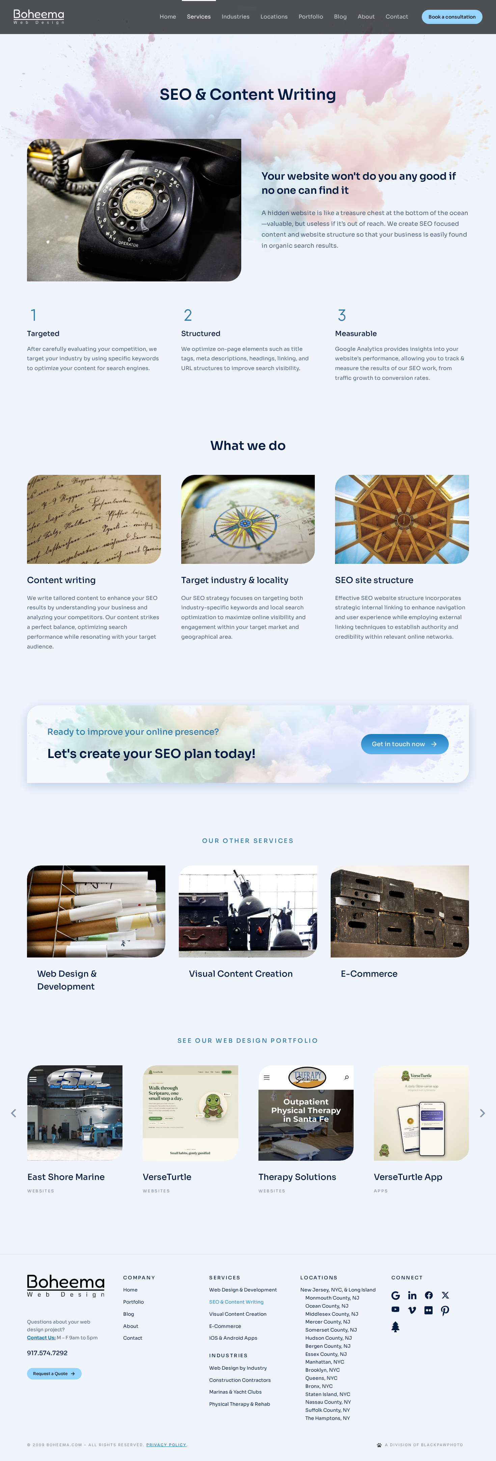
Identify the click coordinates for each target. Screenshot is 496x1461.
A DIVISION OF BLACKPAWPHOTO (424, 1445)
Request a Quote (50, 1373)
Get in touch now (398, 744)
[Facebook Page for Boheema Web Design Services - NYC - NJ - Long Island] (429, 1295)
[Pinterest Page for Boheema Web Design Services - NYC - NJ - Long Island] (445, 1311)
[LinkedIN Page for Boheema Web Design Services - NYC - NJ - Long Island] (412, 1295)
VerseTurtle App (408, 1177)
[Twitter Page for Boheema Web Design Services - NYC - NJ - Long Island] (445, 1295)
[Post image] (96, 911)
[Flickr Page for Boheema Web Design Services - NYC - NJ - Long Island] (428, 1310)
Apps (381, 1190)
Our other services (248, 841)
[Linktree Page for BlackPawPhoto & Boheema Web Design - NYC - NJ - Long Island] (395, 1326)
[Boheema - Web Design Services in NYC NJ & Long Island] (66, 1286)
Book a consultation (452, 17)
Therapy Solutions (297, 1177)
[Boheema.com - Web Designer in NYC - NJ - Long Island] (38, 17)
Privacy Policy (166, 1444)
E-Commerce (369, 974)
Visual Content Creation (241, 974)
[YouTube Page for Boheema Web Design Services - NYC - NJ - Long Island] (395, 1309)
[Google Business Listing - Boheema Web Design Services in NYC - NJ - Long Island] (395, 1295)
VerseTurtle (167, 1177)
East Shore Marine (66, 1177)
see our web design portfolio (248, 1040)
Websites (41, 1190)
